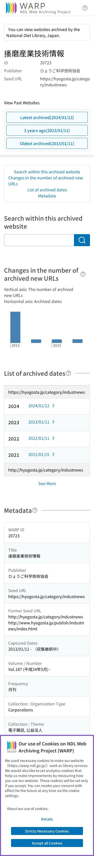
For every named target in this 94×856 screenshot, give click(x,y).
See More (47, 483)
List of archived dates (47, 190)
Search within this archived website (47, 172)
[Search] (82, 240)
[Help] (83, 274)
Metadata (47, 196)
